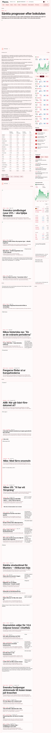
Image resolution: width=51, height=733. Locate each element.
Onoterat (7, 723)
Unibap (7, 208)
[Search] (48, 2)
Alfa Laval (7, 536)
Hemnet (7, 651)
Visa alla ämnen (5, 179)
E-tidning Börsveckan (39, 283)
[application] (42, 67)
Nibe (8, 458)
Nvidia (7, 240)
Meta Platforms (8, 341)
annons (4, 429)
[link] (17, 205)
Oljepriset (7, 521)
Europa (7, 304)
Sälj (47, 59)
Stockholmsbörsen (9, 642)
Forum (15, 4)
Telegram (7, 4)
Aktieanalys (4, 400)
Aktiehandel (8, 699)
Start (3, 4)
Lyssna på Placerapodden (39, 256)
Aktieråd (7, 512)
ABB (8, 400)
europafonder (11, 368)
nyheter (3, 10)
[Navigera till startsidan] (5, 2)
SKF (5, 10)
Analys (11, 4)
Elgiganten (8, 581)
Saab (7, 275)
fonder (7, 249)
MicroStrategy (8, 714)
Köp (44, 59)
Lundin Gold (8, 660)
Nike (7, 329)
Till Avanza (37, 4)
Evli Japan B (8, 429)
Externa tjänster (31, 4)
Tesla (7, 707)
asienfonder (11, 685)
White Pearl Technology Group (11, 528)
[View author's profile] (10, 49)
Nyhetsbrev (46, 4)
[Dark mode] (43, 1)
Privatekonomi (24, 4)
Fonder (19, 4)
